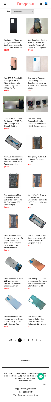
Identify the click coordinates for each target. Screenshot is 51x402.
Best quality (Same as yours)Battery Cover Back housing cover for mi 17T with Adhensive (13, 43)
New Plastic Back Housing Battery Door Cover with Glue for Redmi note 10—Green (37, 320)
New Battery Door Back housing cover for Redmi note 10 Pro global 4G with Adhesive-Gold (37, 282)
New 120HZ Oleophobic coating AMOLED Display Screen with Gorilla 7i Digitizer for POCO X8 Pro (13, 83)
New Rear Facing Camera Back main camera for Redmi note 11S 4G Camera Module (37, 122)
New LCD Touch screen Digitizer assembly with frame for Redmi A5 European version (37, 239)
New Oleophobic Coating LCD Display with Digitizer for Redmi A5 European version (13, 282)
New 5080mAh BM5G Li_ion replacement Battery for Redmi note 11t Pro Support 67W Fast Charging (13, 200)
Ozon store (16, 373)
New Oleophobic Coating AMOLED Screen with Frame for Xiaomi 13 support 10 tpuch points (37, 43)
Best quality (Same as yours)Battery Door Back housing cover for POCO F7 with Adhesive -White (37, 83)
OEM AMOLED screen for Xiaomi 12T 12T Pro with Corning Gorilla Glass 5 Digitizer (13, 122)
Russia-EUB (16, 376)
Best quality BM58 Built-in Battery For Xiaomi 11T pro (37, 159)
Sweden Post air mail (29, 373)
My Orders (25, 360)
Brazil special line (25, 381)
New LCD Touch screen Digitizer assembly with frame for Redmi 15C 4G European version (13, 160)
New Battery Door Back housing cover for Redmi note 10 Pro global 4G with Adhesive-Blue (13, 320)
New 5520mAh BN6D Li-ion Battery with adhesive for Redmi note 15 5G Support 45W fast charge (37, 200)
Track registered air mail (31, 376)
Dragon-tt (7, 373)
